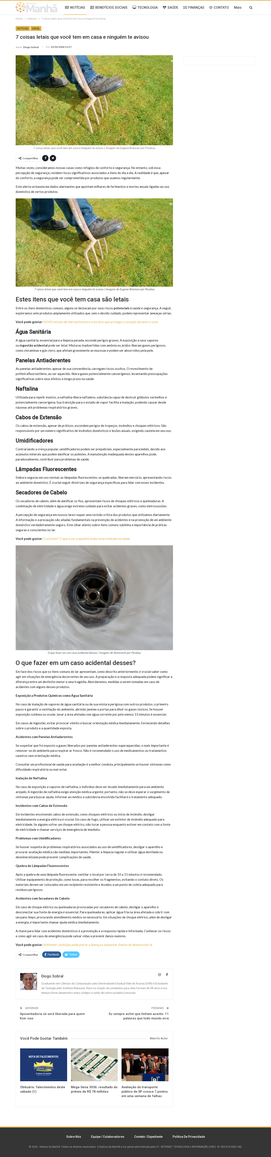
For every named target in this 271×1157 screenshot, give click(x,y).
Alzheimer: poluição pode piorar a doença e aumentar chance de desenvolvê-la (97, 945)
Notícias (22, 28)
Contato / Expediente (148, 1136)
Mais (238, 8)
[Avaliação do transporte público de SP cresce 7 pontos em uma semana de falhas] (145, 1064)
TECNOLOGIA (147, 8)
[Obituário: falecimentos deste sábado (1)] (43, 1064)
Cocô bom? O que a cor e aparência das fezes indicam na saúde (86, 538)
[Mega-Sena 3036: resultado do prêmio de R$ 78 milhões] (94, 1064)
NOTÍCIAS (77, 8)
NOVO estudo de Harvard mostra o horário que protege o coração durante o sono (100, 322)
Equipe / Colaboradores (107, 1136)
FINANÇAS (196, 8)
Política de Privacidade (189, 1136)
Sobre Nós (73, 1136)
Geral (36, 28)
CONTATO (221, 8)
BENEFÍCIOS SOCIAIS (111, 8)
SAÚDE (172, 8)
